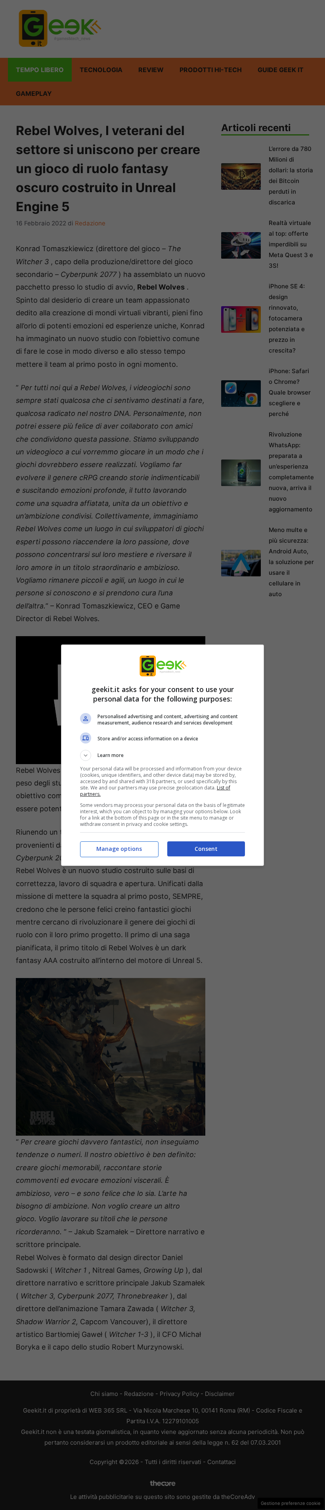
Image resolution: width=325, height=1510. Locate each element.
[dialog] (162, 755)
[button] (162, 755)
